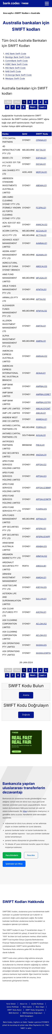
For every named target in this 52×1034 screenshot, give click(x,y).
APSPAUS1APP (43, 536)
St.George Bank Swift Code (18, 75)
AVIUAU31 (41, 435)
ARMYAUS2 (41, 556)
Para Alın (31, 855)
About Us (23, 1004)
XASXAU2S (41, 645)
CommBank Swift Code (16, 60)
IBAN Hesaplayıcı (26, 1016)
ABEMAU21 (41, 185)
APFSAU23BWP (43, 487)
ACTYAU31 (41, 235)
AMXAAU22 (41, 356)
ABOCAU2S (41, 266)
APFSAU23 (41, 476)
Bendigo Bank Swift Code (17, 57)
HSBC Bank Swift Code (16, 64)
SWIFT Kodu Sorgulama (35, 1010)
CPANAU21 (41, 140)
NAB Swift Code (13, 71)
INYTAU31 (41, 150)
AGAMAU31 (41, 254)
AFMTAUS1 (41, 289)
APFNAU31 (41, 519)
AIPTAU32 (41, 299)
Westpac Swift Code (15, 78)
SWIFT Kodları (22, 13)
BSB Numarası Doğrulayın (32, 1013)
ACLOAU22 (41, 635)
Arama (26, 695)
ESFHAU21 (41, 158)
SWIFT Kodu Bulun (14, 1010)
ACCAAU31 (41, 230)
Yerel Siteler (11, 1004)
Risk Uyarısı (27, 1007)
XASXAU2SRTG (43, 653)
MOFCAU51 (41, 172)
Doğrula (26, 714)
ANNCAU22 (41, 224)
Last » (43, 107)
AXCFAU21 (41, 612)
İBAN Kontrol (14, 1013)
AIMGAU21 (41, 577)
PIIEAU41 (40, 445)
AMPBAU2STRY (43, 402)
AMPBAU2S (41, 386)
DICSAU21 (41, 164)
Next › (33, 107)
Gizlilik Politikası (37, 1004)
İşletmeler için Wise (14, 864)
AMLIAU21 (41, 413)
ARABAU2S (41, 546)
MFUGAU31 (41, 278)
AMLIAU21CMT (43, 408)
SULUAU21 (41, 599)
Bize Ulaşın (40, 1007)
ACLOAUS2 (41, 623)
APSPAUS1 (41, 528)
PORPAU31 (41, 427)
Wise (25, 811)
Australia (35, 13)
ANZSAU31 (41, 455)
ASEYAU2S (41, 587)
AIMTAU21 (41, 326)
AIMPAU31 (41, 341)
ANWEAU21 (41, 419)
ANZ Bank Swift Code (15, 53)
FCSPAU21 (41, 207)
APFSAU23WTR (43, 499)
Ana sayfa (8, 13)
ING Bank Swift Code (15, 68)
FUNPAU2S (41, 509)
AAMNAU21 (41, 243)
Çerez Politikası (13, 1007)
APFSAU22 (41, 464)
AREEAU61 (41, 566)
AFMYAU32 (41, 310)
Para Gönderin (12, 855)
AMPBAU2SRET (43, 394)
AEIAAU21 (41, 373)
